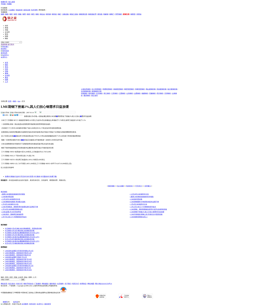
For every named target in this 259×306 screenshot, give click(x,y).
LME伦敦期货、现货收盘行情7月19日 (18, 259)
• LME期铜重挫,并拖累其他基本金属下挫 (144, 202)
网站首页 (4, 283)
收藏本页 (4, 2)
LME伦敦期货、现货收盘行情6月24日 (18, 263)
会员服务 (60, 283)
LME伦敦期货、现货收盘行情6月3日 (18, 268)
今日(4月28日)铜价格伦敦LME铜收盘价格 (19, 239)
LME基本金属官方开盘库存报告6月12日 (19, 266)
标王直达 (11, 44)
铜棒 (2, 14)
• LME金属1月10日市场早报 (11, 212)
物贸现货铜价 (129, 89)
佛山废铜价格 (151, 89)
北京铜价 (99, 93)
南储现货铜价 (118, 89)
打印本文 (138, 186)
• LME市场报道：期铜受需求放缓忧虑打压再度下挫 (19, 207)
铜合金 (42, 14)
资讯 (6, 277)
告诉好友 (129, 186)
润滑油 (138, 14)
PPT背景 (30, 176)
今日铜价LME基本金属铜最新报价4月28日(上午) (22, 237)
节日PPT (24, 176)
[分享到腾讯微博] (15, 115)
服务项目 (53, 283)
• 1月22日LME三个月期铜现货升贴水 (143, 207)
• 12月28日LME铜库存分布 (139, 194)
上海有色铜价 (86, 89)
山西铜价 (137, 93)
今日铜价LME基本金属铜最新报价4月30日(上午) (22, 233)
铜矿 (59, 14)
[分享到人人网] (17, 115)
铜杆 (11, 14)
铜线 (6, 14)
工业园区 (11, 10)
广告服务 (37, 283)
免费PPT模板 (9, 176)
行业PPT (17, 176)
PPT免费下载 (51, 176)
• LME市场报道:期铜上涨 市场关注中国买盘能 (146, 214)
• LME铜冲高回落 (7, 197)
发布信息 (32, 304)
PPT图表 (44, 176)
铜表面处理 (92, 14)
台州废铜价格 (86, 91)
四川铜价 (160, 93)
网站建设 (45, 283)
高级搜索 (4, 44)
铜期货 (133, 14)
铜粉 (37, 14)
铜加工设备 (74, 14)
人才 (34, 277)
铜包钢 (48, 14)
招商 (30, 277)
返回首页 (47, 304)
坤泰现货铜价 (140, 89)
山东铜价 (129, 93)
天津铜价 (167, 93)
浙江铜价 (107, 93)
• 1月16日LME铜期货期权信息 (12, 209)
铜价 (14, 101)
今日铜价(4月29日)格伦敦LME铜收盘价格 (19, 235)
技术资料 (34, 10)
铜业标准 (19, 10)
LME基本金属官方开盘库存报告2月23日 (19, 251)
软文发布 (11, 283)
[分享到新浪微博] (13, 115)
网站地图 (91, 283)
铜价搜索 (111, 186)
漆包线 (99, 14)
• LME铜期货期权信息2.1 (139, 217)
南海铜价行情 (96, 91)
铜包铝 (54, 14)
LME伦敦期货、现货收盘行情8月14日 (18, 253)
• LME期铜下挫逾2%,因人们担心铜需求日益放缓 (147, 212)
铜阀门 (111, 14)
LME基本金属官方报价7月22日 (16, 257)
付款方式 (19, 283)
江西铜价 (122, 93)
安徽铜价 (152, 93)
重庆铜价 (87, 95)
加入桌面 (11, 2)
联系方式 (75, 283)
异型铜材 (118, 14)
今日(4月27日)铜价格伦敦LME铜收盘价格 (19, 243)
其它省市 (94, 95)
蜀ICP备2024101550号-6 (103, 283)
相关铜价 (4, 192)
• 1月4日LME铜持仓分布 (10, 204)
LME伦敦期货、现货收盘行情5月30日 (18, 270)
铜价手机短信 (28, 283)
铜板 (19, 14)
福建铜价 (145, 93)
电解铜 (105, 14)
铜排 (28, 14)
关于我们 (68, 283)
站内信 (15, 302)
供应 (11, 277)
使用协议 (83, 283)
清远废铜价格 (161, 89)
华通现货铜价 (107, 89)
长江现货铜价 (96, 89)
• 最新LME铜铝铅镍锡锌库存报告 (13, 194)
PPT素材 (37, 176)
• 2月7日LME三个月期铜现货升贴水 (14, 217)
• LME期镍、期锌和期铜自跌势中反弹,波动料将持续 (148, 209)
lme (19, 101)
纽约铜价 (92, 93)
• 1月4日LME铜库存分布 (138, 204)
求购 (15, 277)
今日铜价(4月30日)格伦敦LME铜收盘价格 (19, 230)
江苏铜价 (114, 93)
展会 (25, 277)
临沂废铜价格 (172, 89)
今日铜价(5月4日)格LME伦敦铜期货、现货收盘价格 (23, 228)
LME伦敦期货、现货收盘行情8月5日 (18, 255)
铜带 (24, 14)
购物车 (5, 302)
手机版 (3, 4)
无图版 (9, 4)
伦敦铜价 (84, 93)
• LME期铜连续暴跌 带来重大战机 (13, 202)
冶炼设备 (65, 14)
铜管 (15, 14)
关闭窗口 (147, 186)
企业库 (20, 277)
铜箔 (32, 14)
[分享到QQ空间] (10, 115)
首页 (9, 101)
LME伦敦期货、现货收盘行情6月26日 (18, 261)
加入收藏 (120, 186)
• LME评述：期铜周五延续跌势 (12, 214)
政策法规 (27, 10)
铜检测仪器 (83, 14)
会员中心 (40, 304)
